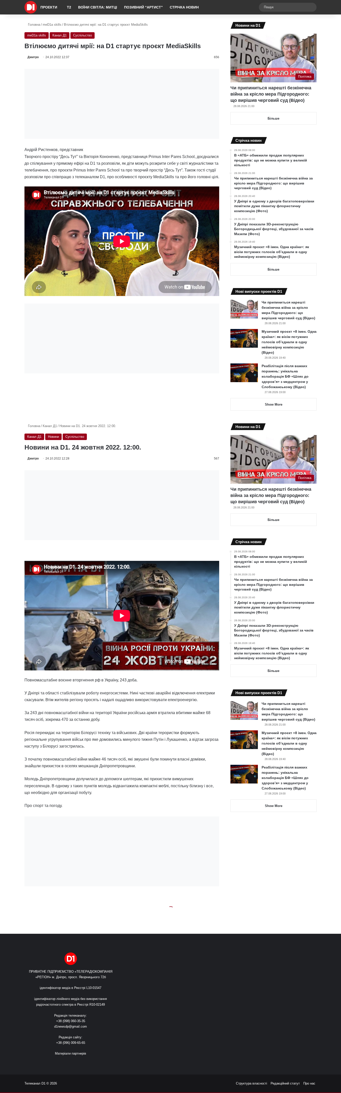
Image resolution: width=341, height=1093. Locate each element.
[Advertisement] (121, 104)
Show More (273, 404)
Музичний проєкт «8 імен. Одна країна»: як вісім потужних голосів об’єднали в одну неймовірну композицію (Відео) (289, 341)
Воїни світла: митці (97, 7)
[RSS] (56, 1063)
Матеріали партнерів (70, 1053)
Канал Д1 (59, 35)
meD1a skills (52, 24)
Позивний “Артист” (143, 7)
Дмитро (33, 57)
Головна (33, 24)
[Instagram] (80, 1063)
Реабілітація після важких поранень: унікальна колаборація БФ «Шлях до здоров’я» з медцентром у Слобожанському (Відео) (285, 376)
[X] (68, 1063)
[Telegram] (86, 1063)
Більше (273, 118)
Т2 (69, 7)
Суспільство (82, 35)
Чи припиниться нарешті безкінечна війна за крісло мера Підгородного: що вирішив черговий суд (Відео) (270, 94)
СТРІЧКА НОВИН (184, 7)
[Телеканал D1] (30, 7)
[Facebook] (62, 1063)
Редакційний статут (285, 1083)
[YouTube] (74, 1063)
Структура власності (251, 1083)
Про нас (309, 1083)
